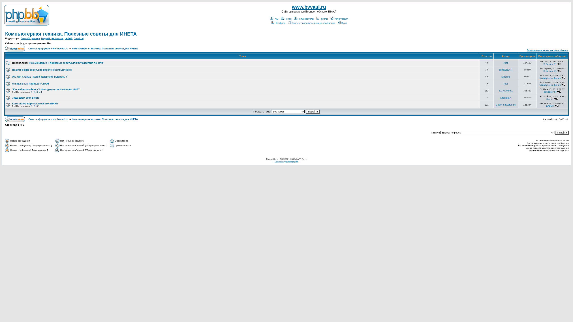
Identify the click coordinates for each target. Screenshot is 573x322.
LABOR (69, 38)
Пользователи (305, 18)
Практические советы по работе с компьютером (42, 69)
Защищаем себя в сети (26, 97)
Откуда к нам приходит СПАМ (30, 83)
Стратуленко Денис (550, 78)
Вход (344, 23)
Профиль (280, 23)
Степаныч (505, 97)
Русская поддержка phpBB (286, 161)
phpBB (280, 159)
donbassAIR (505, 69)
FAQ (276, 18)
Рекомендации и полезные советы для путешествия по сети (66, 62)
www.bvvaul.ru (309, 7)
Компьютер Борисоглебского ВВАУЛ (35, 103)
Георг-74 (25, 38)
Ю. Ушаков (57, 38)
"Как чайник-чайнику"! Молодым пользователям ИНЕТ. (46, 89)
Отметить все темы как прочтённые (547, 50)
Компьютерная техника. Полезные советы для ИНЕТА (71, 34)
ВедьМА (45, 38)
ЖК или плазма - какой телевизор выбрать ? (39, 76)
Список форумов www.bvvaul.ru (48, 48)
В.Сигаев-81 (550, 64)
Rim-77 (550, 99)
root (506, 62)
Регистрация (341, 18)
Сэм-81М (78, 38)
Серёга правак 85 (506, 104)
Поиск (287, 18)
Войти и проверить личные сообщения (313, 23)
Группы (324, 18)
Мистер (36, 38)
